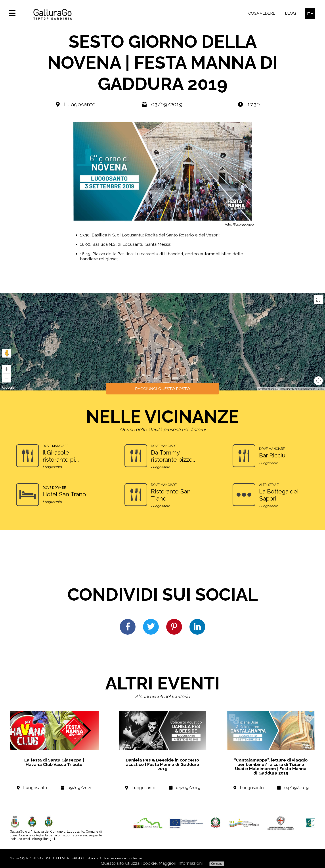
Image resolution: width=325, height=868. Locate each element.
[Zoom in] (6, 369)
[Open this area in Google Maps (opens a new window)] (8, 387)
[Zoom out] (6, 378)
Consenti (216, 863)
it (309, 13)
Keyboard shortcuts (268, 389)
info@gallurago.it (44, 839)
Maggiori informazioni (181, 863)
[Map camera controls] (318, 380)
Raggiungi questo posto (162, 388)
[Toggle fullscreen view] (318, 299)
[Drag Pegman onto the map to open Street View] (6, 353)
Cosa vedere (261, 13)
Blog (290, 13)
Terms (320, 389)
